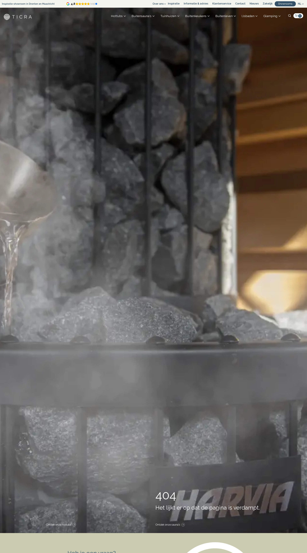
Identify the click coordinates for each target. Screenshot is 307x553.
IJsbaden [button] (248, 16)
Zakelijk (268, 3)
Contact (240, 3)
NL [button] (299, 3)
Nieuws (254, 3)
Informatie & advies (196, 3)
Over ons (158, 3)
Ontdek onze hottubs (58, 524)
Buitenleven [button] (224, 16)
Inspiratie (174, 3)
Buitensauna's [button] (141, 16)
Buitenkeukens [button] (195, 16)
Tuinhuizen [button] (168, 16)
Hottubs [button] (117, 16)
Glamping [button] (270, 16)
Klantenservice (221, 3)
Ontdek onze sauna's (167, 524)
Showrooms (285, 3)
